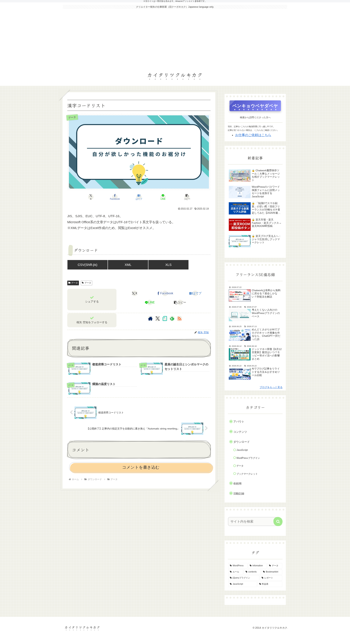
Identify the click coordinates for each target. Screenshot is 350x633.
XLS (168, 265)
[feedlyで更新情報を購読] (172, 318)
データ (74, 283)
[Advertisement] (175, 38)
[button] (187, 197)
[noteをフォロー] (165, 318)
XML (128, 265)
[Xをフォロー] (157, 318)
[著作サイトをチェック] (150, 318)
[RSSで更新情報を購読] (179, 318)
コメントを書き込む (141, 467)
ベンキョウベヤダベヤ (255, 105)
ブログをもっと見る (271, 387)
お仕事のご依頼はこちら (253, 135)
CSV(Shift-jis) (87, 265)
